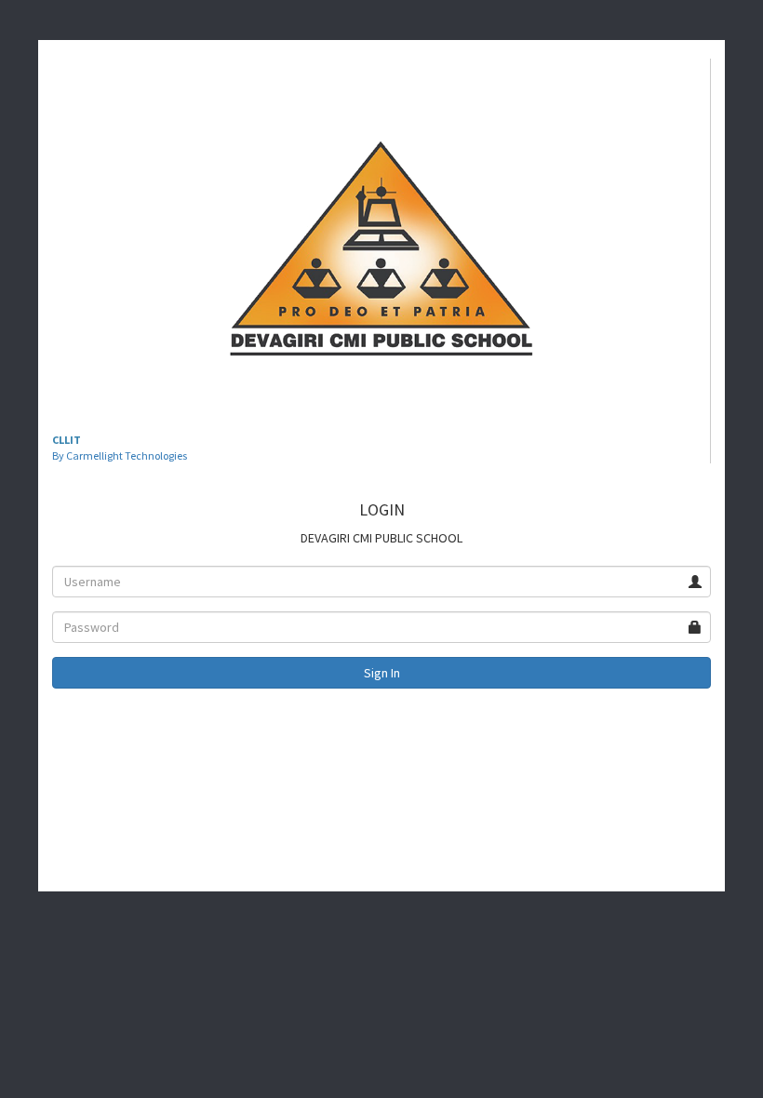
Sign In (382, 672)
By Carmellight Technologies (119, 455)
